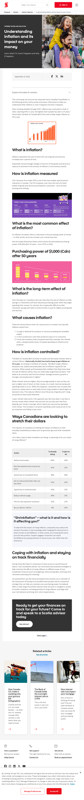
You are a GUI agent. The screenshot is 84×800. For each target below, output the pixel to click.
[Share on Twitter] (56, 76)
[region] (42, 784)
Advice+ (15, 12)
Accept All (54, 791)
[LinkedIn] (14, 766)
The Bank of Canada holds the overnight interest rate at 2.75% (41, 694)
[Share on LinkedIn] (62, 76)
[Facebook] (5, 766)
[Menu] (76, 5)
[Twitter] (19, 766)
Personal (7, 12)
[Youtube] (24, 766)
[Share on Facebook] (52, 76)
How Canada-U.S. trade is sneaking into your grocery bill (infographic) (14, 695)
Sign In (64, 5)
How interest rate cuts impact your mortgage (68, 691)
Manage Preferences (32, 791)
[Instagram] (10, 766)
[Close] (80, 772)
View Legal (41, 635)
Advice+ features (27, 12)
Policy (72, 784)
